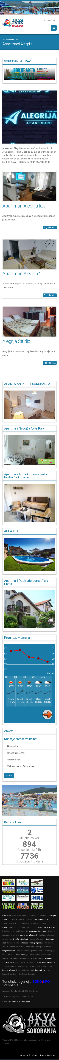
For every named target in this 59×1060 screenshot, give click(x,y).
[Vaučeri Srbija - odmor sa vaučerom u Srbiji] (24, 906)
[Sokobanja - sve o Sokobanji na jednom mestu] (29, 74)
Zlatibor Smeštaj (21, 955)
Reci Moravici (13, 759)
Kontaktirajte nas (47, 1055)
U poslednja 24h (29, 849)
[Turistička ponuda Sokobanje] (9, 906)
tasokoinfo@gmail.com (19, 1002)
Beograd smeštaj (8, 951)
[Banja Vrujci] (38, 891)
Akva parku (12, 746)
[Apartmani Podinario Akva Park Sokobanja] (29, 609)
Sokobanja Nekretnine (10, 927)
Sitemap (24, 1055)
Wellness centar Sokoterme (20, 766)
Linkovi (34, 1055)
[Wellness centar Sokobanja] (9, 899)
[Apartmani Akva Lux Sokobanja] (29, 554)
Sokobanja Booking (42, 919)
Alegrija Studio (16, 341)
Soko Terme (6, 916)
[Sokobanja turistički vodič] (9, 883)
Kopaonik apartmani (42, 970)
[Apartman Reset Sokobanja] (29, 405)
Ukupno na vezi (29, 838)
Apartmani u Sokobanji (28, 935)
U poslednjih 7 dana (29, 861)
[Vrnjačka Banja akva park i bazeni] (38, 906)
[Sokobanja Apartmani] (38, 899)
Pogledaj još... (50, 227)
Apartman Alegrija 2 (22, 273)
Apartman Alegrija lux (23, 206)
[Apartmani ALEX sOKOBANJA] (29, 503)
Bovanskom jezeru (16, 753)
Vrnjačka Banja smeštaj (46, 962)
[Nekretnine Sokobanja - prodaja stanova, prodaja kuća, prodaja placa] (24, 899)
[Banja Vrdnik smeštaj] (24, 891)
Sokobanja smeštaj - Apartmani (32, 943)
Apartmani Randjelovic (37, 931)
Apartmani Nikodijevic (46, 927)
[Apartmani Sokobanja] (9, 891)
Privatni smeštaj (11, 40)
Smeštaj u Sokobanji (20, 939)
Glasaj (9, 775)
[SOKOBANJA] (24, 883)
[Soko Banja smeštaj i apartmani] (38, 883)
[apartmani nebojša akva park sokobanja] (29, 450)
